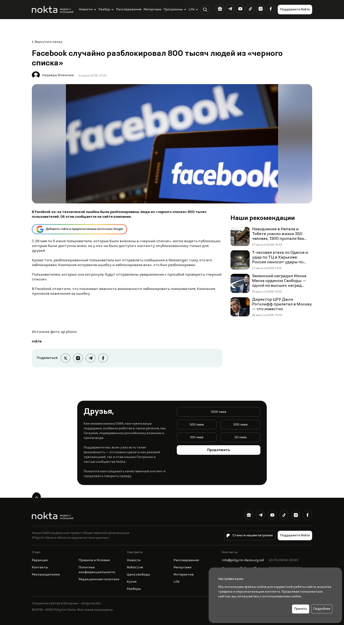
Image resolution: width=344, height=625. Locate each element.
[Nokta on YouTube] (240, 8)
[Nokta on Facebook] (270, 8)
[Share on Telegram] (90, 358)
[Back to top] (36, 497)
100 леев (196, 437)
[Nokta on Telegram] (230, 8)
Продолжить (218, 450)
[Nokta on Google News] (220, 8)
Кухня (132, 581)
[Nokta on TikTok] (250, 8)
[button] (205, 9)
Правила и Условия (94, 560)
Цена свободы (138, 574)
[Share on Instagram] (78, 358)
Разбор (104, 9)
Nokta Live (135, 567)
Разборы (134, 589)
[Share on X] (65, 358)
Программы (173, 9)
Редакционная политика (99, 579)
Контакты (40, 567)
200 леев (241, 424)
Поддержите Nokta (295, 9)
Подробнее (321, 609)
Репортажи (152, 9)
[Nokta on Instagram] (260, 8)
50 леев (241, 437)
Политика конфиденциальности (97, 570)
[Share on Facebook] (103, 358)
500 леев (197, 424)
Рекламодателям (46, 574)
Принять (300, 609)
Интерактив (184, 574)
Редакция (40, 560)
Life (191, 9)
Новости (86, 9)
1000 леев (218, 412)
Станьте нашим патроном (253, 535)
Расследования (129, 9)
